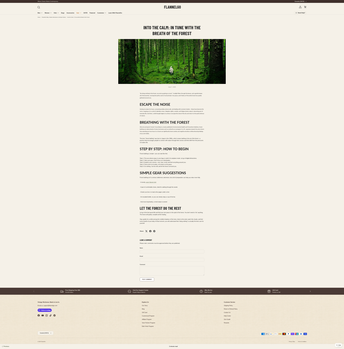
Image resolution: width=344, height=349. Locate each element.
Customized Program (148, 316)
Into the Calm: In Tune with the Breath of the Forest (78, 17)
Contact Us (227, 312)
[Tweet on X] (146, 231)
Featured (92, 13)
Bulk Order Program (148, 326)
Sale (77, 13)
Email (141, 256)
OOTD (85, 13)
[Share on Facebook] (150, 231)
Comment (142, 264)
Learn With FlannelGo (115, 13)
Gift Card (144, 312)
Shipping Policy (228, 305)
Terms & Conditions (302, 341)
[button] (305, 7)
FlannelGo (43, 341)
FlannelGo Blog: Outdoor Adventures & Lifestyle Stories (54, 17)
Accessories (70, 13)
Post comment (147, 279)
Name (141, 248)
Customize (100, 13)
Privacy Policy (292, 341)
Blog (143, 309)
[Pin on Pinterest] (154, 231)
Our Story (145, 305)
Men (39, 13)
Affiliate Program (147, 319)
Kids (55, 13)
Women (47, 13)
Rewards (226, 323)
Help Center (227, 316)
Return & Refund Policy (231, 309)
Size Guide (227, 319)
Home (39, 17)
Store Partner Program (148, 323)
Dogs (62, 13)
